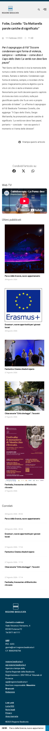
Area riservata (11, 716)
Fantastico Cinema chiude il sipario (19, 369)
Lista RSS (9, 706)
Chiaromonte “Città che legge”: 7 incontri (22, 413)
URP (7, 640)
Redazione (10, 692)
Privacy (8, 713)
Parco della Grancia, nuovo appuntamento (22, 276)
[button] (45, 9)
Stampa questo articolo (33, 142)
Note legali (10, 709)
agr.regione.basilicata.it (15, 665)
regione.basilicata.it (14, 661)
